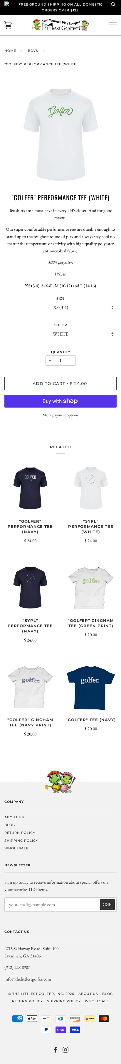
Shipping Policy (21, 841)
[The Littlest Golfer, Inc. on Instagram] (66, 1051)
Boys (33, 51)
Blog (9, 825)
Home (10, 51)
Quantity (60, 352)
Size (60, 298)
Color (60, 325)
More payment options (60, 415)
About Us (14, 817)
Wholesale (16, 848)
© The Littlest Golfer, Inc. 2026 (41, 994)
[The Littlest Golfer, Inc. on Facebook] (55, 1051)
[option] (60, 135)
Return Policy (19, 833)
